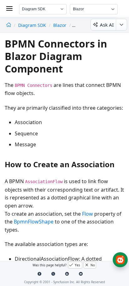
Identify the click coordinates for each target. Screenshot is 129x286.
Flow (87, 213)
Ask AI (107, 25)
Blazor (59, 25)
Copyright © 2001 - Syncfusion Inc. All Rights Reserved (64, 282)
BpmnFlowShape (34, 221)
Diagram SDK (32, 25)
